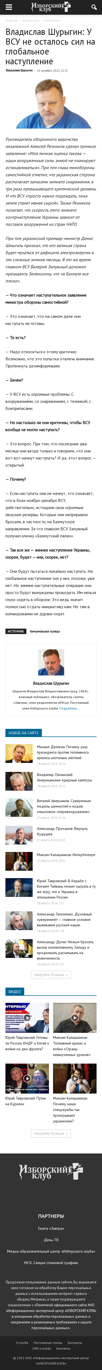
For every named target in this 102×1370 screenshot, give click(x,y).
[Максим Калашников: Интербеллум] (19, 861)
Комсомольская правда (45, 631)
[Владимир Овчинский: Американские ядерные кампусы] (19, 781)
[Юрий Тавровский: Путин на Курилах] (27, 1079)
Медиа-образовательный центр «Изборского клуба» (51, 1251)
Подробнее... (69, 708)
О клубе (22, 1343)
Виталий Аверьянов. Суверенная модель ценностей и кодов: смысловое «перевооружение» (64, 806)
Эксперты (74, 1343)
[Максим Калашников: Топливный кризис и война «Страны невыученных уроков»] (75, 1018)
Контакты (63, 1348)
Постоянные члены (47, 1343)
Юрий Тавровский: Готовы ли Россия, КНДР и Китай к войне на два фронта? (27, 1043)
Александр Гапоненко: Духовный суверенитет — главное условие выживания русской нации (64, 919)
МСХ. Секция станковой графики (51, 1262)
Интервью (52, 20)
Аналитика (31, 20)
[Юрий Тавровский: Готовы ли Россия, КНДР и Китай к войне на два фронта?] (27, 1018)
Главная (11, 20)
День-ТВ (51, 1239)
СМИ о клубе (41, 1348)
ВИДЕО (15, 991)
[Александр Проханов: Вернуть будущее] (19, 835)
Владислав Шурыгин (19, 70)
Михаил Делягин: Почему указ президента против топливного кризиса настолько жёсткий (63, 752)
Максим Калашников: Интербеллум (66, 854)
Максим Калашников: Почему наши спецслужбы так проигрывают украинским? (70, 1110)
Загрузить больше (49, 974)
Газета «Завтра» (51, 1228)
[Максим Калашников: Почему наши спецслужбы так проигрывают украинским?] (75, 1079)
